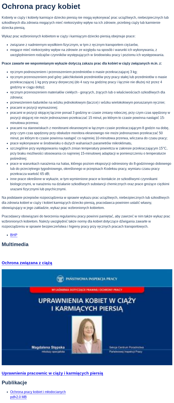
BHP (13, 235)
